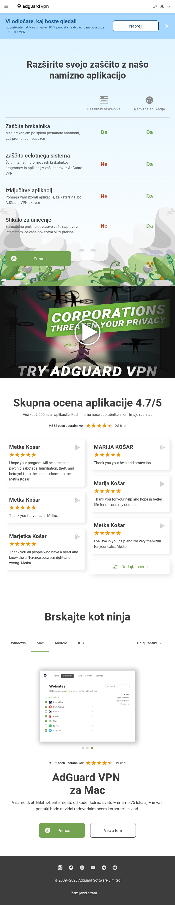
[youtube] (93, 867)
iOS (81, 643)
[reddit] (115, 867)
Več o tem (113, 830)
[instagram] (60, 867)
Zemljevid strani (84, 893)
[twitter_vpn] (82, 867)
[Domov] (32, 6)
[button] (167, 26)
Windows (18, 643)
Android (61, 643)
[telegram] (104, 867)
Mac (40, 643)
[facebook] (71, 867)
